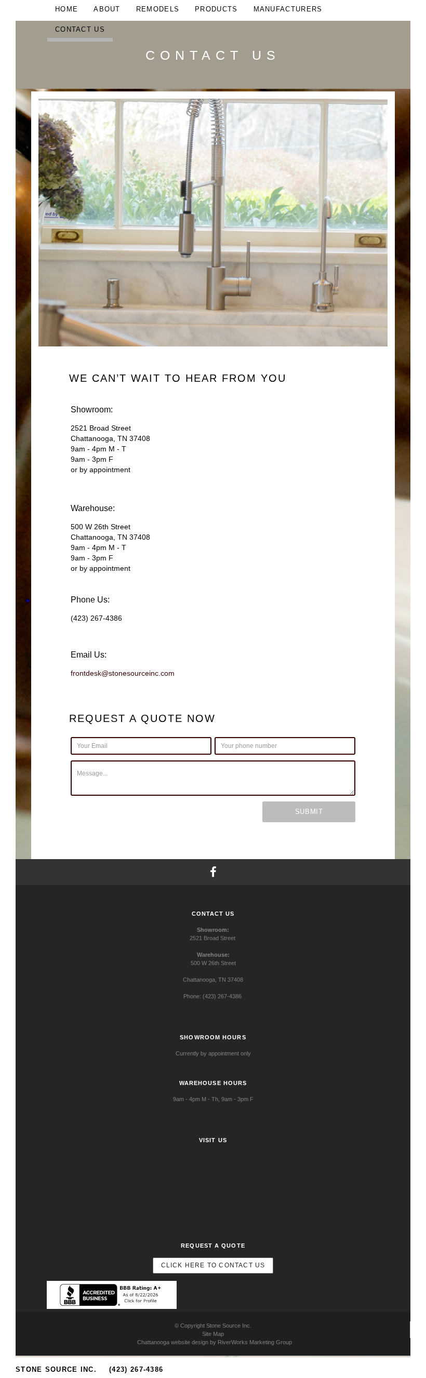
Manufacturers (288, 9)
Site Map (213, 1334)
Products (216, 9)
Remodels (157, 9)
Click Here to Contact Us (213, 1265)
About (107, 9)
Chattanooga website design (172, 1342)
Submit (309, 811)
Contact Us (80, 29)
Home (66, 9)
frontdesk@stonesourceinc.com (123, 673)
